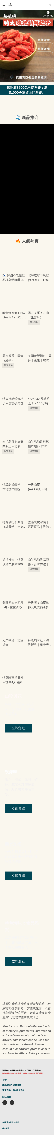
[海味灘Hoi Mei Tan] (10, 4)
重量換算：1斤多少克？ (13, 1090)
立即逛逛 (18, 728)
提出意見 (6, 1128)
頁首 (4, 1080)
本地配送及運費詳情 (11, 1085)
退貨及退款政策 (12, 1122)
